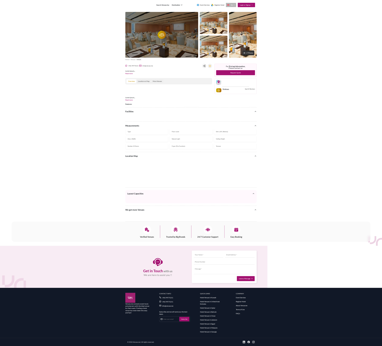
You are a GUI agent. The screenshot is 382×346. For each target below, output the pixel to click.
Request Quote (235, 73)
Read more (129, 73)
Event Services (241, 297)
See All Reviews (250, 89)
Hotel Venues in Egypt (207, 324)
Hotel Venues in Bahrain (208, 312)
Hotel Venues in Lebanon (208, 320)
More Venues (157, 81)
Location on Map (144, 81)
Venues (133, 59)
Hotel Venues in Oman (207, 316)
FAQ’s (238, 313)
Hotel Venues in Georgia (208, 332)
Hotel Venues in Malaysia (208, 328)
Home (127, 59)
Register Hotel (241, 301)
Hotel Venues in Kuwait (208, 297)
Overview (131, 81)
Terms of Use (240, 309)
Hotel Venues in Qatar (207, 308)
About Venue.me (241, 305)
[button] (177, 5)
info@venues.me (147, 66)
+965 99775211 (133, 66)
